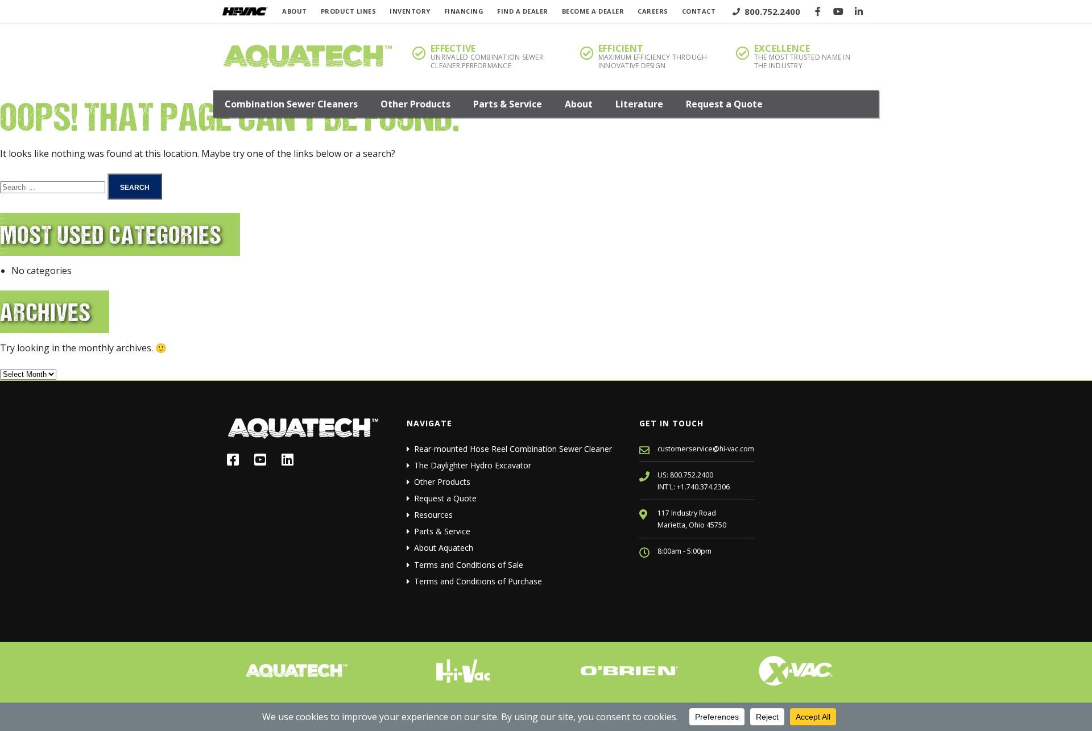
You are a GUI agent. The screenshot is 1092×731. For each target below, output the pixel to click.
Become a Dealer (593, 11)
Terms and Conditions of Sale (468, 564)
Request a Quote (724, 104)
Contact (699, 11)
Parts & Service (507, 104)
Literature (639, 104)
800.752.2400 (771, 11)
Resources (433, 514)
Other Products (415, 104)
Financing (464, 11)
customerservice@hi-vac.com (705, 449)
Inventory (410, 11)
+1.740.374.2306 (703, 487)
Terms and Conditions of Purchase (478, 581)
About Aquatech (443, 547)
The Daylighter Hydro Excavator (472, 465)
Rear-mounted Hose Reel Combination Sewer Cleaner (513, 448)
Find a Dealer (522, 11)
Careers (653, 11)
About (294, 11)
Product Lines (349, 11)
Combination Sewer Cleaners (291, 104)
